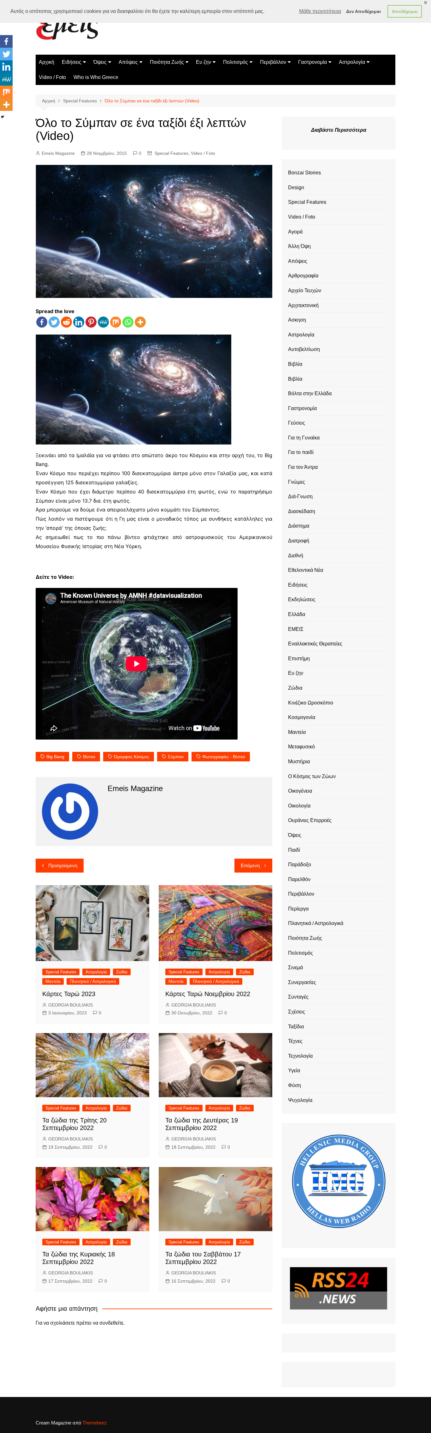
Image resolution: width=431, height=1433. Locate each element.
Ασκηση (297, 320)
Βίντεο (89, 756)
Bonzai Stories (304, 172)
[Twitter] (54, 322)
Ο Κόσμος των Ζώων (312, 776)
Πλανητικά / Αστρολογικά (93, 981)
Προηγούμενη (62, 865)
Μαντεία (53, 981)
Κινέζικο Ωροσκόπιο (310, 702)
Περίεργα (298, 908)
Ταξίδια (296, 1026)
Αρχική (46, 62)
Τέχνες (295, 1041)
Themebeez (94, 1422)
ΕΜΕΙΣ (296, 629)
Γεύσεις (296, 423)
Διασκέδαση (301, 511)
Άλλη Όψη (299, 246)
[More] (140, 322)
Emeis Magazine (58, 153)
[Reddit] (66, 322)
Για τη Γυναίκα (304, 437)
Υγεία (294, 1070)
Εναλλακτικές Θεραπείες (315, 643)
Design (296, 187)
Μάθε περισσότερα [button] (320, 11)
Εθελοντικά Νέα (305, 570)
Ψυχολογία (300, 1100)
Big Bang (55, 756)
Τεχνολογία (300, 1056)
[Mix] (115, 322)
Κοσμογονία (301, 717)
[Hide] (2, 116)
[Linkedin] (78, 322)
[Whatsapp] (127, 322)
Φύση (294, 1085)
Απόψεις (128, 62)
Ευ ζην (203, 62)
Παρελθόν (299, 879)
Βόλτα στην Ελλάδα (310, 393)
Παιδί (294, 850)
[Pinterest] (91, 322)
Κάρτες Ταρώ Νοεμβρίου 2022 (207, 993)
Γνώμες (296, 482)
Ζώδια (121, 972)
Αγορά (295, 231)
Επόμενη (250, 865)
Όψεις (100, 62)
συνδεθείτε (111, 1323)
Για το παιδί (301, 452)
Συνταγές (298, 997)
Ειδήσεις (71, 62)
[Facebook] (41, 322)
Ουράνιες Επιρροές (310, 820)
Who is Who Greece (96, 77)
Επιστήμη (299, 658)
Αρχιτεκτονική (303, 305)
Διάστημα (298, 526)
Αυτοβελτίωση (304, 349)
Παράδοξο (299, 864)
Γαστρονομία (312, 62)
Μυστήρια (299, 761)
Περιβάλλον (273, 62)
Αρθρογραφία (303, 275)
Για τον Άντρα (303, 467)
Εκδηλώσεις (302, 599)
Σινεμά (295, 967)
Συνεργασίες (302, 982)
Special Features (171, 153)
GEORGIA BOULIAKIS (70, 1004)
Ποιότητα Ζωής (167, 62)
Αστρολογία (352, 62)
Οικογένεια (300, 791)
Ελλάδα (296, 614)
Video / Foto (52, 77)
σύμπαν (176, 756)
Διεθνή (295, 555)
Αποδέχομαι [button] (405, 11)
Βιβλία (295, 364)
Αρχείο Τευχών (304, 290)
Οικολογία (299, 805)
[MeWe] (103, 322)
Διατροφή (298, 540)
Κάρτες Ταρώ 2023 (68, 993)
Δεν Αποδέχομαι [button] (363, 11)
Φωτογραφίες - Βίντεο (223, 756)
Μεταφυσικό (301, 746)
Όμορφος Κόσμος (131, 756)
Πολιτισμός (235, 62)
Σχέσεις (296, 1011)
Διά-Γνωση (300, 496)
